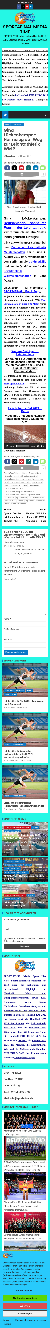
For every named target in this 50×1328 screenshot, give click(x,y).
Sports (20, 501)
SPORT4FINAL (13, 291)
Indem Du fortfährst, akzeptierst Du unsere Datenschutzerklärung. (24, 940)
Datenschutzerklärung (25, 1320)
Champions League (24, 1057)
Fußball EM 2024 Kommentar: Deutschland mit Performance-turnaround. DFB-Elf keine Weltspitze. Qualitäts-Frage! (24, 1166)
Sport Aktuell (21, 498)
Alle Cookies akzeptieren (25, 1298)
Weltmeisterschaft (18, 504)
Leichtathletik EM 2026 (14, 895)
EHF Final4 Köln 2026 (13, 865)
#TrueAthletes (14, 473)
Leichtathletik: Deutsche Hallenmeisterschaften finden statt (24, 804)
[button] (12, 114)
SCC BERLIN (9, 498)
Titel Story (17, 124)
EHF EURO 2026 (30, 1036)
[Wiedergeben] (7, 446)
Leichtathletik (34, 485)
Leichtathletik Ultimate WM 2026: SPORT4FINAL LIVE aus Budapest (22, 837)
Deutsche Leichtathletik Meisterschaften (21, 476)
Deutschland (38, 479)
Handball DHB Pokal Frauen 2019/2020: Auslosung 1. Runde (36, 515)
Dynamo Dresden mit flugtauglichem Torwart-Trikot (13, 515)
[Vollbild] (42, 446)
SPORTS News (10, 694)
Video (7, 504)
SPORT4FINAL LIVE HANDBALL (16, 872)
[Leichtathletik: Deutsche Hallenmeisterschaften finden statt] (25, 782)
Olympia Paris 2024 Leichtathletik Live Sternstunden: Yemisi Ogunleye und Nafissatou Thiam (22, 1206)
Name (7, 619)
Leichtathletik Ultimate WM (17, 827)
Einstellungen (25, 1313)
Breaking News (35, 473)
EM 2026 (20, 1049)
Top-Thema (29, 501)
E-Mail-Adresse (12, 629)
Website (8, 639)
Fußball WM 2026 (33, 86)
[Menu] (12, 114)
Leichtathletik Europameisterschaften (19, 491)
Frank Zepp (11, 156)
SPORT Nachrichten (36, 498)
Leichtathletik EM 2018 (13, 488)
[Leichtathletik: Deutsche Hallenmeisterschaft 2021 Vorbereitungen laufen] (25, 730)
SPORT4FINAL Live (12, 831)
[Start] (5, 115)
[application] (25, 437)
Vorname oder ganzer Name (16, 919)
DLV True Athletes (17, 482)
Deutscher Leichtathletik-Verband (18, 479)
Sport (35, 827)
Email (6, 929)
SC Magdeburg (32, 1032)
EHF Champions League (14, 861)
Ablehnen (25, 1306)
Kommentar (10, 579)
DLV (6, 482)
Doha (28, 482)
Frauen (11, 99)
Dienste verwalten (24, 1290)
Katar (25, 485)
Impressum (42, 1320)
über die (21, 1014)
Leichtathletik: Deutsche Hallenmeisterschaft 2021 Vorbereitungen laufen (18, 754)
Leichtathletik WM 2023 (14, 691)
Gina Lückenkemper (13, 485)
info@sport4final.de (14, 383)
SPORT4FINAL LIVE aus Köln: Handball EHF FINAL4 (24, 877)
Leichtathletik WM (27, 91)
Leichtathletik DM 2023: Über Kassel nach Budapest (24, 703)
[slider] (22, 446)
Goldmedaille (37, 261)
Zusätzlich (7, 86)
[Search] (45, 115)
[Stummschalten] (38, 446)
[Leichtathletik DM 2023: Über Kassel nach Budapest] (25, 680)
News (7, 124)
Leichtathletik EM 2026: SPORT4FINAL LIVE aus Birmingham (24, 904)
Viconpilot (40, 501)
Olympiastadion (34, 495)
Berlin (24, 473)
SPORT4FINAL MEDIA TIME (25, 29)
